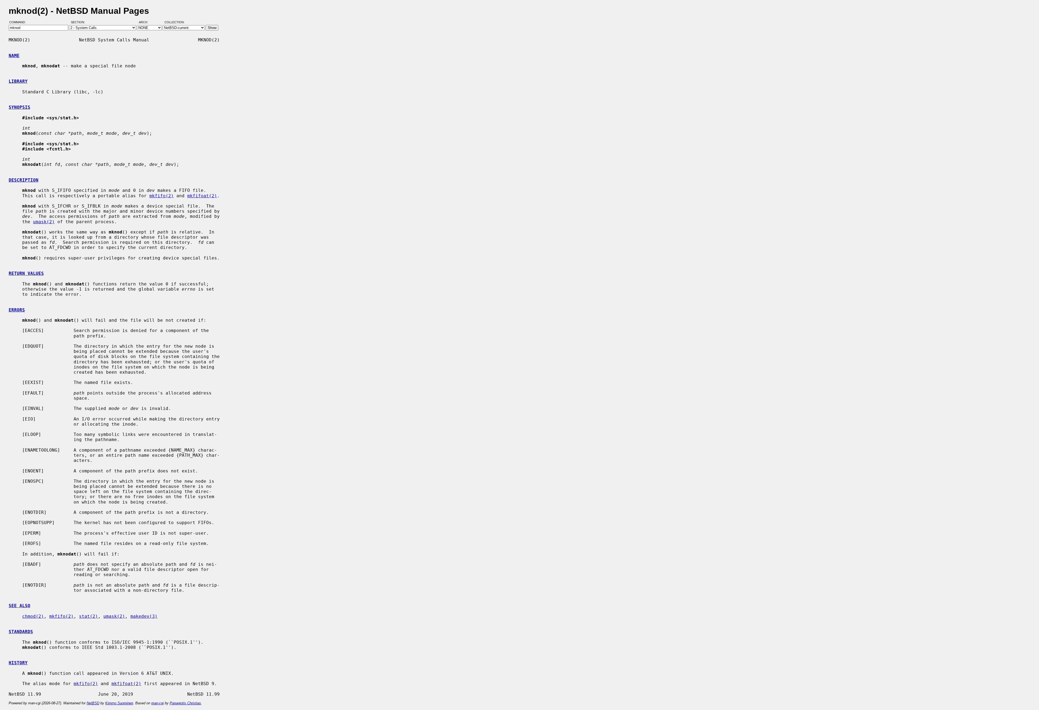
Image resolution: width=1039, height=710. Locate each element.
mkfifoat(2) (202, 195)
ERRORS (17, 310)
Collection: (175, 22)
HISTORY (18, 662)
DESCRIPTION (23, 180)
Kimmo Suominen (119, 703)
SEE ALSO (19, 605)
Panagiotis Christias (185, 703)
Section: (79, 22)
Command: (19, 22)
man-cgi (157, 703)
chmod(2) (33, 616)
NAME (14, 55)
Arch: (146, 22)
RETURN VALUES (26, 273)
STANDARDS (21, 631)
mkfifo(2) (161, 195)
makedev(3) (143, 616)
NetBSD (93, 703)
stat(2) (88, 616)
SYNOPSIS (19, 107)
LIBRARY (18, 81)
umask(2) (44, 221)
